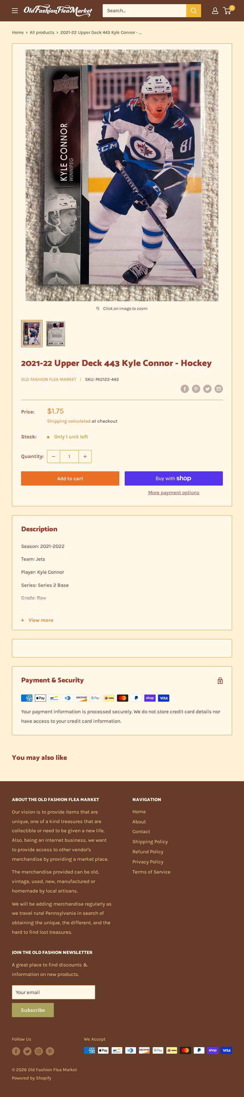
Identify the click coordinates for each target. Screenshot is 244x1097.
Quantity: (32, 456)
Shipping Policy (150, 841)
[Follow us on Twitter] (27, 1051)
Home (18, 32)
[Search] (193, 10)
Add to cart (70, 478)
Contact (141, 831)
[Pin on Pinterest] (196, 388)
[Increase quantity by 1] (85, 456)
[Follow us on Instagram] (39, 1051)
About (139, 822)
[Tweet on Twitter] (207, 388)
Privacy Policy (147, 862)
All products (42, 32)
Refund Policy (147, 852)
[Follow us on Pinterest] (50, 1051)
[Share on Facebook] (185, 388)
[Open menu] (15, 10)
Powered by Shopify (31, 1078)
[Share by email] (219, 388)
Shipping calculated (68, 421)
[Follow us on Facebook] (16, 1051)
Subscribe (33, 1010)
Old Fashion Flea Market (48, 379)
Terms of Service (151, 872)
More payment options (173, 492)
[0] (227, 10)
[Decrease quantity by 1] (53, 456)
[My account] (215, 10)
